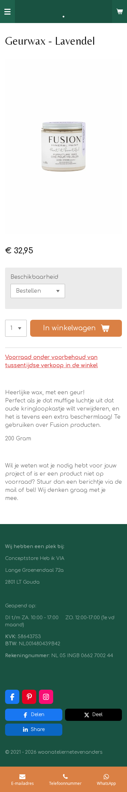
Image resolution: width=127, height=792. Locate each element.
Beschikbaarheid (34, 277)
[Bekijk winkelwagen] (119, 11)
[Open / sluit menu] (7, 11)
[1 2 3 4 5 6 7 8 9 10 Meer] (16, 328)
